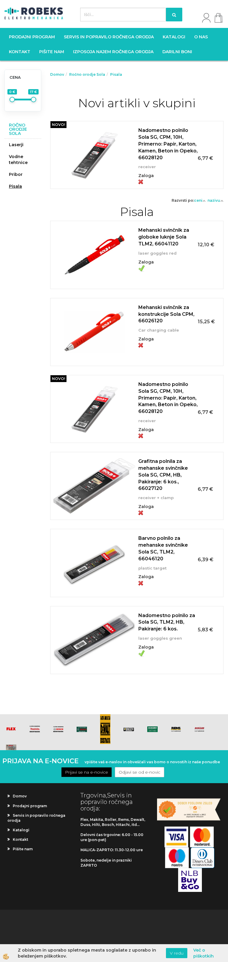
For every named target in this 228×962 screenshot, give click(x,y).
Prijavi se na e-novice (86, 772)
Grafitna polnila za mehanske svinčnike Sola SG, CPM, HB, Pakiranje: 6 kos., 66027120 (163, 474)
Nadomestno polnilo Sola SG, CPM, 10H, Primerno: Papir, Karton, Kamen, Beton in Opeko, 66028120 (168, 143)
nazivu (214, 200)
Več (137, 147)
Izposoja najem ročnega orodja (113, 51)
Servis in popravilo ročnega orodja (109, 37)
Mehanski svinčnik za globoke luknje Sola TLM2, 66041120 (163, 237)
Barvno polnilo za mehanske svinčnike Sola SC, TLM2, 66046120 (163, 548)
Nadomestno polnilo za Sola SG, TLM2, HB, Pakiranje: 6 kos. (166, 622)
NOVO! (58, 124)
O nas (201, 37)
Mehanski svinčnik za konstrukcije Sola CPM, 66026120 (166, 314)
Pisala (15, 186)
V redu (176, 953)
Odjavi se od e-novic (139, 772)
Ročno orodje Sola (87, 74)
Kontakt (19, 51)
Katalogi (174, 37)
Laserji (16, 144)
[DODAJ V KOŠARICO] (137, 162)
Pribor (16, 174)
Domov (57, 74)
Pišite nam (51, 51)
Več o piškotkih (203, 953)
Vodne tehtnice (18, 159)
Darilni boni (177, 51)
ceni (198, 200)
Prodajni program (32, 37)
